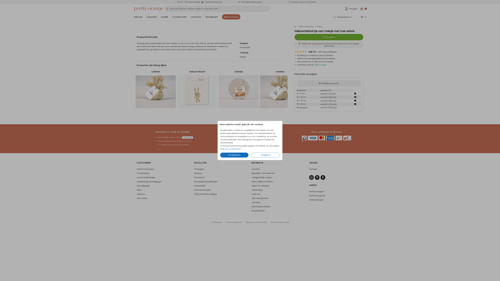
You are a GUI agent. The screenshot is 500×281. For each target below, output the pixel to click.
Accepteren (234, 155)
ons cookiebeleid (232, 149)
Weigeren (266, 155)
